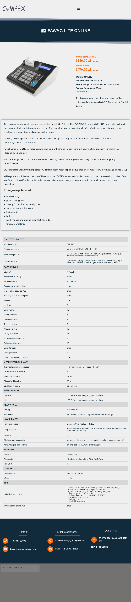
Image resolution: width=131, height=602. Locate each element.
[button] (78, 9)
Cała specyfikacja (81, 91)
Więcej (79, 106)
